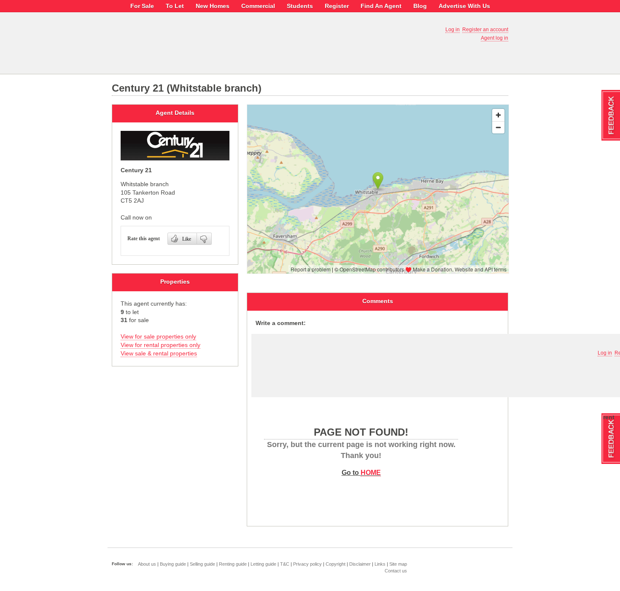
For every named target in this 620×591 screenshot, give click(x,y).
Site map (398, 564)
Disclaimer (360, 564)
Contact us (396, 570)
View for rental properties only (160, 345)
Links (380, 564)
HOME (371, 472)
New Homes (212, 6)
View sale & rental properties (159, 353)
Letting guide (263, 564)
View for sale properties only (158, 336)
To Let (175, 6)
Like (186, 239)
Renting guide (233, 564)
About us (147, 564)
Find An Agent (381, 6)
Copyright (335, 564)
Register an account (485, 30)
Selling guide (202, 564)
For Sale (142, 6)
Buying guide (173, 564)
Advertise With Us (464, 6)
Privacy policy (307, 564)
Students (300, 6)
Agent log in (494, 38)
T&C (284, 564)
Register (337, 6)
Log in (452, 30)
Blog (420, 6)
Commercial (258, 6)
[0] (204, 239)
